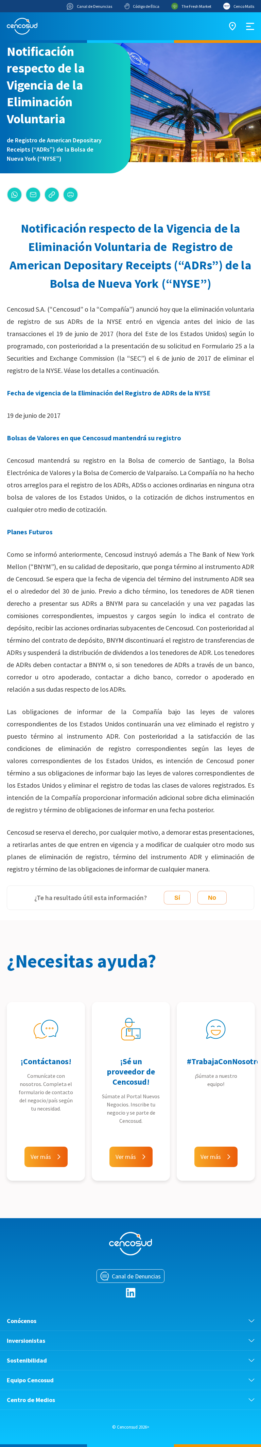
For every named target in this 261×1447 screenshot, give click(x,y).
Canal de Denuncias (94, 6)
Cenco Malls (243, 6)
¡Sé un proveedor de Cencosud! (131, 1071)
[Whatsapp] (14, 194)
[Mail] (33, 194)
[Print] (70, 194)
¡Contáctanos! (45, 1061)
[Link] (51, 194)
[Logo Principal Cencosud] (22, 26)
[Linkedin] (131, 1292)
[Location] (232, 26)
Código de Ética (146, 6)
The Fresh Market (196, 6)
